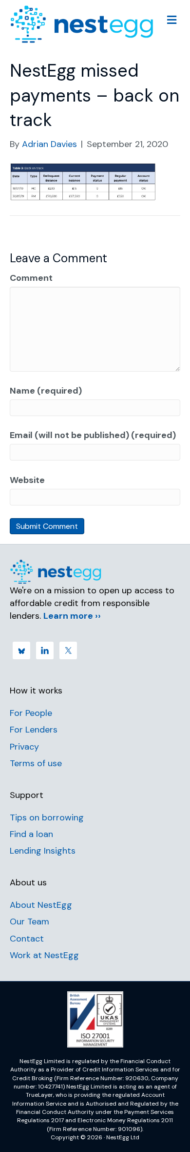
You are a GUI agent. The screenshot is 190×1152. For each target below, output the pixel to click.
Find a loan (31, 834)
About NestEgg (41, 905)
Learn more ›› (72, 616)
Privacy (24, 747)
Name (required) (46, 391)
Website (27, 480)
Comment (31, 278)
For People (31, 713)
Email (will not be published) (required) (93, 435)
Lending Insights (43, 851)
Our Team (29, 921)
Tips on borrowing (47, 817)
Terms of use (36, 763)
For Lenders (33, 729)
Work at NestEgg (44, 955)
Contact (27, 938)
